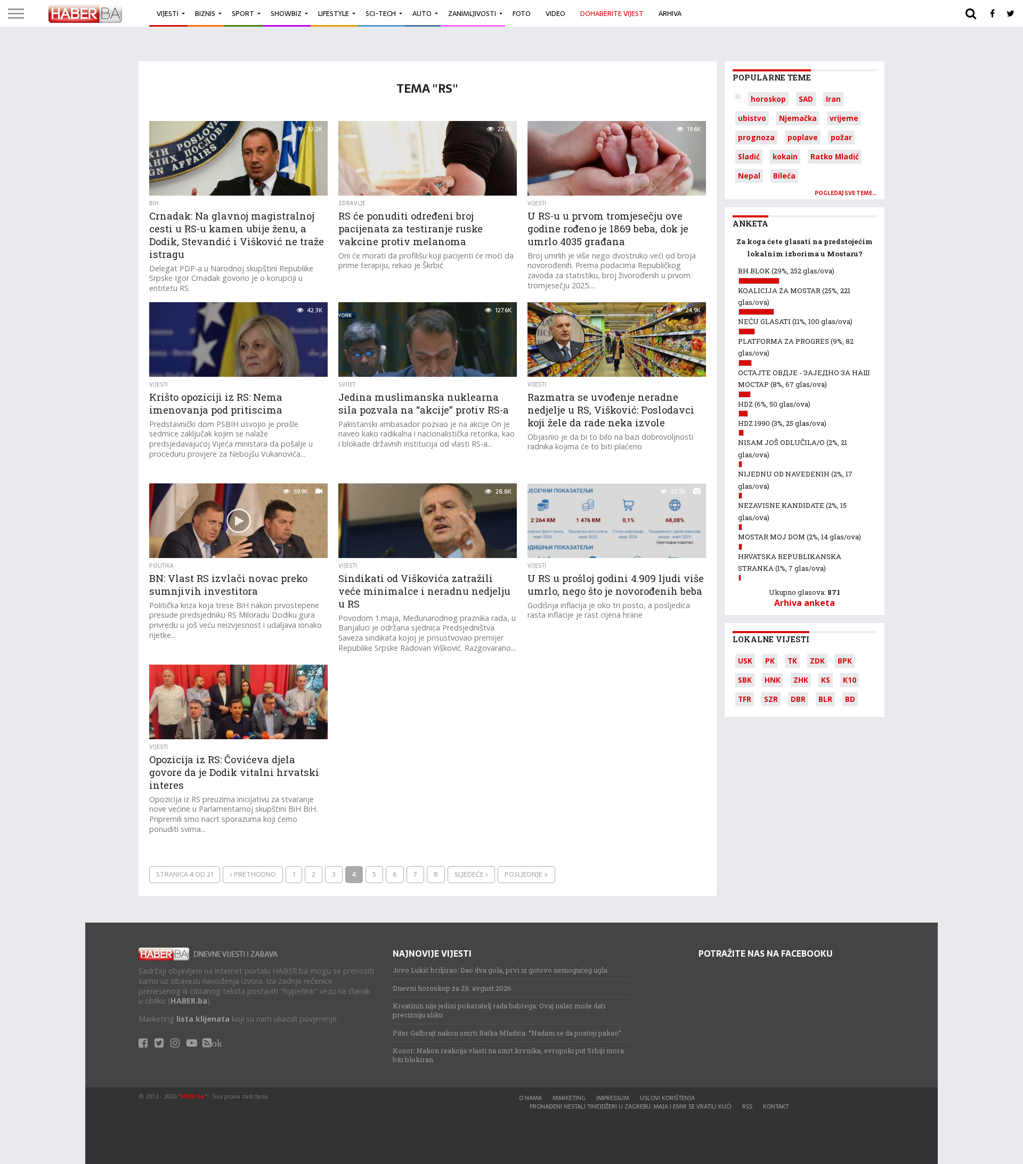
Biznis (205, 13)
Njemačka (798, 118)
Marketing (569, 1098)
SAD (806, 99)
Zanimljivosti (472, 13)
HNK (773, 680)
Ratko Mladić (834, 156)
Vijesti (167, 13)
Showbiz (286, 13)
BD (850, 699)
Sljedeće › (471, 874)
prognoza (756, 137)
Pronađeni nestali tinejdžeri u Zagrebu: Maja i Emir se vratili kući (631, 1106)
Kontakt (776, 1106)
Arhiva (670, 13)
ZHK (800, 680)
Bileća (784, 176)
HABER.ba (188, 1001)
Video (555, 13)
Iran (833, 99)
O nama (530, 1098)
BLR (825, 699)
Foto (522, 13)
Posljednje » (526, 874)
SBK (745, 680)
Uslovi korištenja (667, 1098)
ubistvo (752, 118)
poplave (802, 137)
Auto (422, 13)
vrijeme (844, 118)
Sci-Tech (381, 13)
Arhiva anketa (804, 603)
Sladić (749, 156)
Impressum (612, 1098)
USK (745, 661)
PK (770, 661)
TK (792, 661)
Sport (243, 13)
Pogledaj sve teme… (845, 193)
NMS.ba (193, 1096)
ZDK (817, 661)
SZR (771, 699)
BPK (845, 661)
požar (841, 137)
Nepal (749, 176)
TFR (744, 699)
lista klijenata (203, 1019)
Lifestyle (333, 13)
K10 (849, 680)
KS (825, 680)
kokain (785, 156)
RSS (747, 1106)
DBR (798, 699)
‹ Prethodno (253, 874)
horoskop (768, 99)
